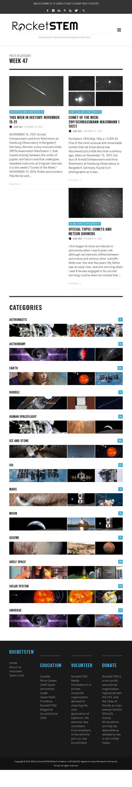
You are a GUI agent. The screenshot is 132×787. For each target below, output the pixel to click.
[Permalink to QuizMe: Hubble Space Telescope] (38, 402)
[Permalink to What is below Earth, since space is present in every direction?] (81, 378)
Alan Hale (18, 126)
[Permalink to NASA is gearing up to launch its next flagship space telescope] (38, 354)
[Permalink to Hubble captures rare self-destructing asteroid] (109, 402)
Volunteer (15, 671)
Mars (13, 489)
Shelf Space (17, 561)
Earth (13, 368)
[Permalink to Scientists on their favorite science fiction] (81, 572)
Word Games (48, 680)
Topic (87, 223)
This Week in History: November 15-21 (34, 119)
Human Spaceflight (23, 416)
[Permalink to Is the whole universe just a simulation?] (81, 620)
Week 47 (39, 112)
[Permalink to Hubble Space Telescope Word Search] (81, 402)
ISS (11, 465)
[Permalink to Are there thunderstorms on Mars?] (38, 499)
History (14, 112)
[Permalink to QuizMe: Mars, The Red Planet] (109, 548)
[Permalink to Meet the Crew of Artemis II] (81, 330)
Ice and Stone (27, 112)
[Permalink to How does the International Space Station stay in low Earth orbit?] (81, 475)
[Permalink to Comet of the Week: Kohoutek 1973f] (81, 451)
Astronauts (18, 319)
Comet (72, 112)
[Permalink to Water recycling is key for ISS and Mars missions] (109, 378)
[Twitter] (76, 10)
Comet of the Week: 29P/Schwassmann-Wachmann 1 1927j (94, 121)
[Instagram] (53, 10)
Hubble (14, 392)
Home (13, 663)
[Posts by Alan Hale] (10, 126)
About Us (15, 667)
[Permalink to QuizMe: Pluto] (38, 548)
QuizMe (14, 537)
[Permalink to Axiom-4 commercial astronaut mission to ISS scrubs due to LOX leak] (109, 475)
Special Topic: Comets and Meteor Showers (90, 231)
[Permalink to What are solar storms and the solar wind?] (81, 596)
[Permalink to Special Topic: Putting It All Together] (109, 451)
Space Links (16, 675)
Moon (13, 513)
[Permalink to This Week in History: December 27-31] (38, 451)
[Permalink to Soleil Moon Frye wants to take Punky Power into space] (38, 572)
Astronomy (17, 344)
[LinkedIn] (59, 10)
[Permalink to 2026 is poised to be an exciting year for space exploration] (81, 499)
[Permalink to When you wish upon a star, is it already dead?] (109, 354)
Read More (14, 184)
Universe (15, 610)
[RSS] (70, 10)
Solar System (19, 586)
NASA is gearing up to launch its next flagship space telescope (66, 3)
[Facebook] (47, 10)
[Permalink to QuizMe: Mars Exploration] (81, 548)
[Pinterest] (64, 10)
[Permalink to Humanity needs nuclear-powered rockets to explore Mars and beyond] (109, 596)
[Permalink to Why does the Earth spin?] (38, 378)
